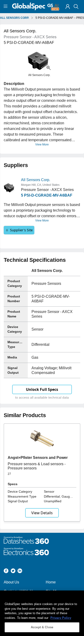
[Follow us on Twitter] (13, 571)
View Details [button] (42, 512)
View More (42, 144)
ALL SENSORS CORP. (14, 17)
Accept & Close (42, 627)
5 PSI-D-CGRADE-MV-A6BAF (46, 195)
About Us (11, 582)
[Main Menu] (6, 6)
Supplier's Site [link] (21, 230)
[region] (42, 613)
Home (51, 582)
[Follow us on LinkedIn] (20, 571)
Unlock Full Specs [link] (42, 389)
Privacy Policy (60, 618)
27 (9, 474)
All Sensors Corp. (35, 180)
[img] (67, 6)
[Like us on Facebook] (6, 571)
